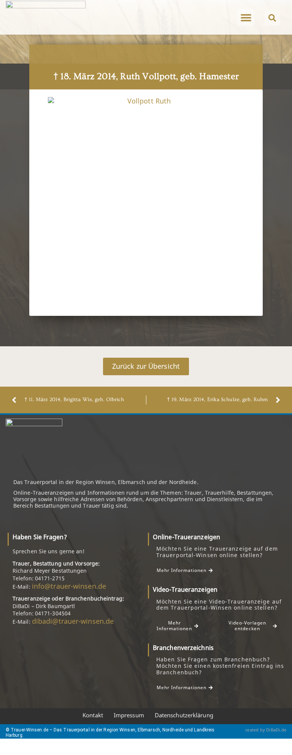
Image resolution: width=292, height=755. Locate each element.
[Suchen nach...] (272, 18)
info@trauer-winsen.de (69, 586)
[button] (245, 17)
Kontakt (93, 715)
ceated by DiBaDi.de (265, 730)
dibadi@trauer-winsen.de (73, 621)
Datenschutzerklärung (184, 715)
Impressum (129, 715)
